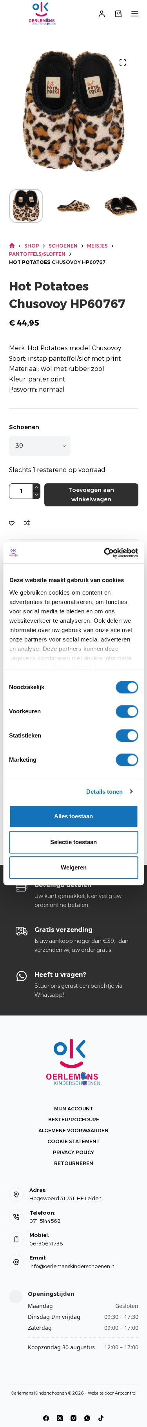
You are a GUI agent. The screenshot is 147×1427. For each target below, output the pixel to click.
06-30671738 (46, 1243)
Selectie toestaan (73, 842)
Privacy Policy (73, 1152)
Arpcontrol (125, 1393)
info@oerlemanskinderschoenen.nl (72, 1266)
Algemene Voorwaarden (73, 1130)
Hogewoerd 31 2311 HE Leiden (65, 1198)
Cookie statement (73, 1141)
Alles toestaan (73, 816)
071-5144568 (45, 1221)
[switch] (127, 711)
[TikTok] (101, 1418)
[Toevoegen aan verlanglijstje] (12, 523)
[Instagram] (73, 1418)
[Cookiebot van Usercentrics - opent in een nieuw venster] (104, 553)
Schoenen (24, 427)
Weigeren (74, 867)
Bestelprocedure (73, 1119)
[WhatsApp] (87, 1418)
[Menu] (134, 13)
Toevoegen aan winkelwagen (91, 494)
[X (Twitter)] (60, 1418)
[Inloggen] (101, 14)
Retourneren (73, 1163)
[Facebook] (46, 1418)
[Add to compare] (27, 523)
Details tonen (104, 791)
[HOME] (12, 246)
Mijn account (73, 1109)
